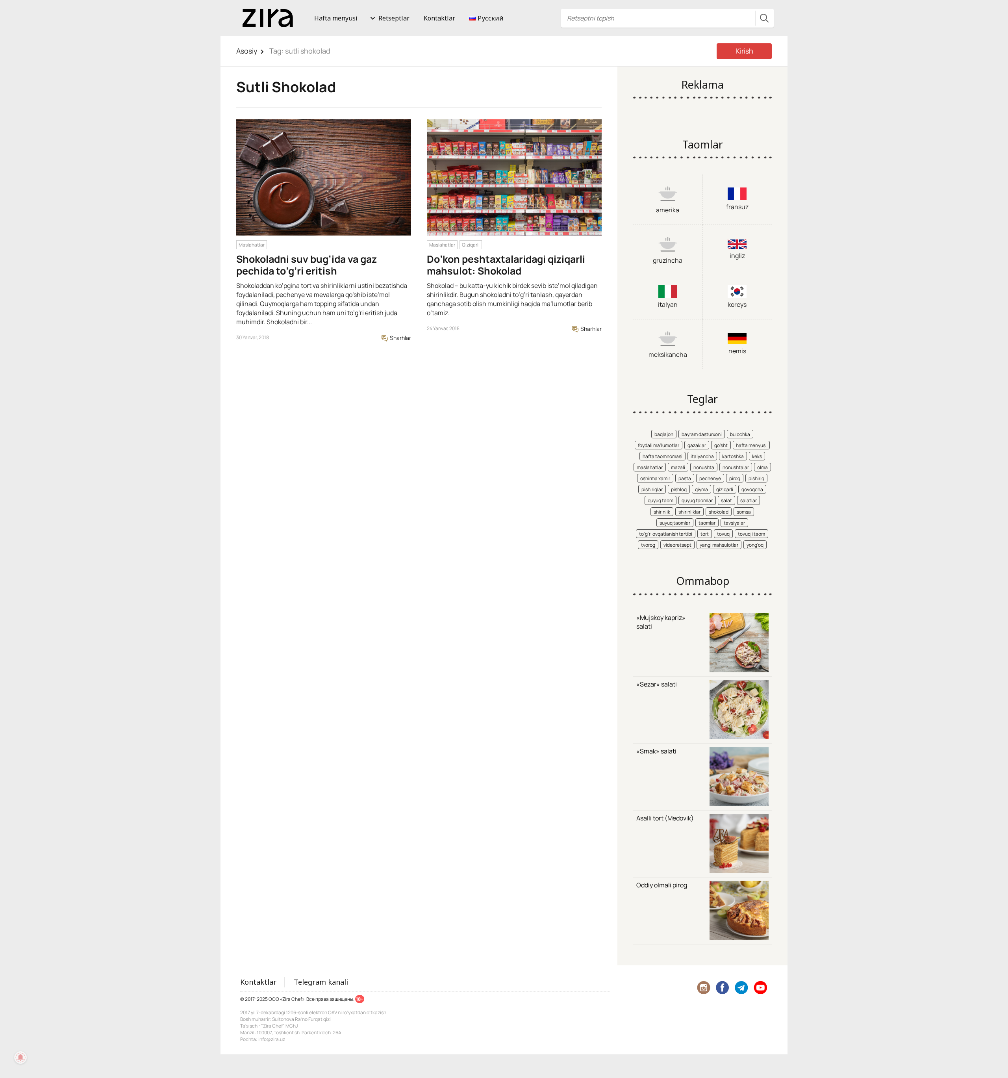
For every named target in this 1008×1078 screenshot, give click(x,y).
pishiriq (756, 478)
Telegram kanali (321, 982)
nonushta (703, 467)
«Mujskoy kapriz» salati (661, 622)
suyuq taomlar (675, 523)
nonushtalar (736, 467)
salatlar (748, 500)
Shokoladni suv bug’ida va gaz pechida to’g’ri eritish (306, 265)
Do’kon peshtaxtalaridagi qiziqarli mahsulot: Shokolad (506, 265)
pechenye (710, 478)
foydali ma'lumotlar (658, 445)
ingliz (737, 255)
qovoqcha (752, 489)
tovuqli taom (751, 534)
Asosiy (247, 51)
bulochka (740, 434)
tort (704, 534)
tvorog (648, 545)
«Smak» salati (656, 751)
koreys (737, 304)
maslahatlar (650, 467)
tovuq (723, 534)
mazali (678, 467)
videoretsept (677, 545)
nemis (737, 351)
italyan (668, 304)
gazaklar (696, 445)
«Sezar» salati (656, 684)
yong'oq (755, 545)
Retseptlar (394, 18)
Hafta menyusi (336, 18)
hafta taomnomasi (662, 456)
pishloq (679, 489)
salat (726, 500)
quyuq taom (660, 500)
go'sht (721, 445)
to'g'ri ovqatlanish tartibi (665, 534)
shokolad (718, 511)
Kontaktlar (439, 18)
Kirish (744, 51)
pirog (734, 478)
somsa (744, 511)
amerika (667, 210)
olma (762, 467)
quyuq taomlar (697, 500)
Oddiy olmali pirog (661, 885)
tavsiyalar (734, 523)
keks (757, 456)
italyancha (702, 456)
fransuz (737, 206)
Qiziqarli (471, 244)
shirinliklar (689, 511)
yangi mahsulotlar (719, 545)
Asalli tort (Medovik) (665, 818)
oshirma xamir (655, 478)
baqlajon (663, 434)
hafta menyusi (751, 445)
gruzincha (667, 260)
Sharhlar (400, 337)
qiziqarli (724, 489)
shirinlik (662, 511)
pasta (684, 478)
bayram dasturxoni (702, 434)
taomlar (707, 523)
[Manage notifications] (20, 1057)
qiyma (701, 489)
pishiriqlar (652, 489)
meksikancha (668, 354)
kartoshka (733, 456)
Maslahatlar (252, 244)
